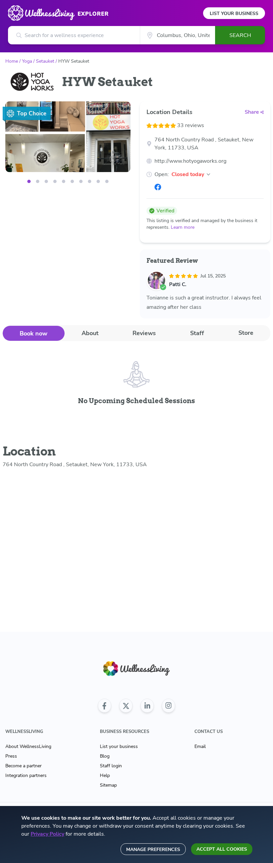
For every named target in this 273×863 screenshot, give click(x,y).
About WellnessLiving (28, 746)
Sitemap (108, 785)
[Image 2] (46, 181)
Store (245, 333)
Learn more (182, 227)
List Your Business (234, 13)
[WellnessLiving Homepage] (136, 669)
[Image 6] (81, 181)
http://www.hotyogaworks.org (190, 161)
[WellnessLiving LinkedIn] (147, 706)
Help (105, 775)
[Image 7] (89, 181)
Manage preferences (153, 849)
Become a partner (23, 766)
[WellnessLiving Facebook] (104, 706)
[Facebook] (158, 187)
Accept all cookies (221, 849)
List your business (119, 746)
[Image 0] (29, 181)
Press (11, 756)
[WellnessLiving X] (126, 706)
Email (200, 746)
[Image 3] (55, 181)
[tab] (34, 333)
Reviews (144, 333)
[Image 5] (72, 181)
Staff (197, 333)
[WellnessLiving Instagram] (168, 706)
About (90, 333)
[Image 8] (98, 181)
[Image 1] (37, 181)
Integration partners (26, 775)
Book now (33, 333)
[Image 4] (63, 181)
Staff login (111, 766)
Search (240, 35)
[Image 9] (107, 181)
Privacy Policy (47, 834)
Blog (105, 756)
